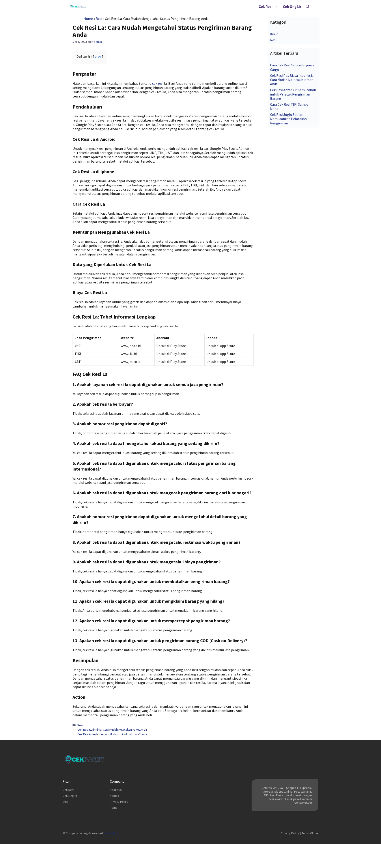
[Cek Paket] (78, 6)
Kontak (114, 796)
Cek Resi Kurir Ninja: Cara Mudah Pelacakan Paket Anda (112, 729)
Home (88, 18)
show (98, 56)
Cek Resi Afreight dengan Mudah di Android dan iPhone (112, 734)
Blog (66, 802)
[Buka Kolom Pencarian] (308, 6)
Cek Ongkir (292, 6)
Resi (99, 18)
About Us (116, 790)
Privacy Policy (119, 802)
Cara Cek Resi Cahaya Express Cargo (292, 67)
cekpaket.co (111, 833)
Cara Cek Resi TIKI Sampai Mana (290, 106)
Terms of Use (310, 833)
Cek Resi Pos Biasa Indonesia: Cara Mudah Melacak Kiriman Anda (292, 79)
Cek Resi (266, 6)
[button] (277, 6)
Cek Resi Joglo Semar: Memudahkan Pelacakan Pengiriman (288, 118)
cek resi (157, 83)
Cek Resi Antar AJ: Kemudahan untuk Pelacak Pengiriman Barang (293, 94)
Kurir (274, 34)
